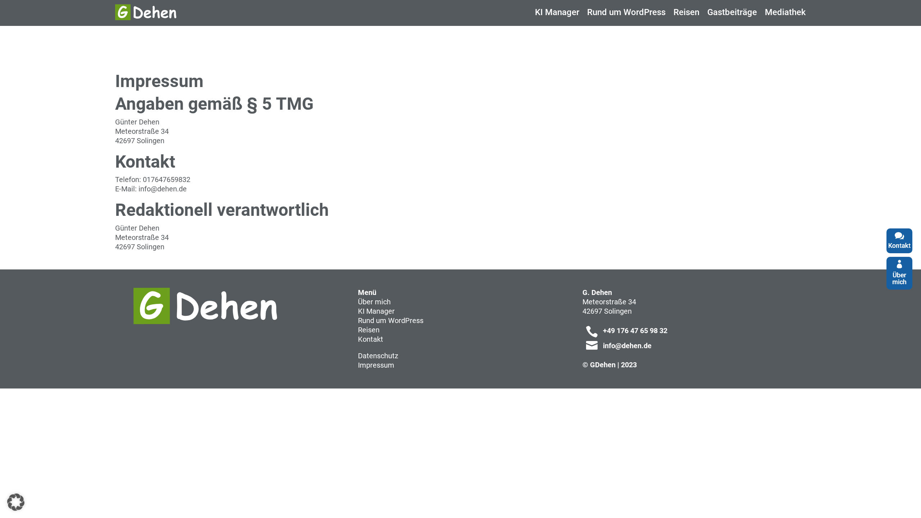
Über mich (374, 301)
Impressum (376, 365)
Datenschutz (378, 355)
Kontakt (370, 339)
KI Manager (376, 311)
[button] (16, 502)
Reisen (369, 330)
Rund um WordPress (390, 320)
